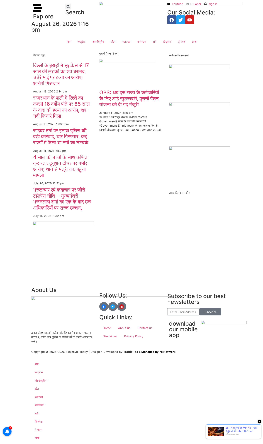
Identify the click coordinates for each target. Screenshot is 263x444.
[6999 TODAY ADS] (199, 67)
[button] (68, 6)
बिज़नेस (167, 42)
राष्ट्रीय (81, 42)
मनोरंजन (141, 42)
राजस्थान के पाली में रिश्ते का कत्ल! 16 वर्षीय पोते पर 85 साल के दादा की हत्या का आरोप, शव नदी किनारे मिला (61, 107)
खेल (113, 42)
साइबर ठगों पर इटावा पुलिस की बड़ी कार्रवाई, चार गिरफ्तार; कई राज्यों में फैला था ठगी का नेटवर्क (60, 136)
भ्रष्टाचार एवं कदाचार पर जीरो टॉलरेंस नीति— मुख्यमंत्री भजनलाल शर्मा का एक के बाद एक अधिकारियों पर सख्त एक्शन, (62, 199)
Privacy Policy (133, 336)
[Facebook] (171, 19)
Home (107, 328)
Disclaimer (110, 336)
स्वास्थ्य (126, 42)
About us (124, 328)
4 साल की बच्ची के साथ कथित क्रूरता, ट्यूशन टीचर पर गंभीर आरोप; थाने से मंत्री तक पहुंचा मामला (60, 166)
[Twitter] (180, 19)
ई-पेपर (181, 42)
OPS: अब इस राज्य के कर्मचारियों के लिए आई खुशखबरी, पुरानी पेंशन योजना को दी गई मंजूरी (129, 98)
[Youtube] (189, 19)
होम (68, 42)
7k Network (167, 352)
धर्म (154, 42)
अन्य (194, 42)
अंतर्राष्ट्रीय (98, 42)
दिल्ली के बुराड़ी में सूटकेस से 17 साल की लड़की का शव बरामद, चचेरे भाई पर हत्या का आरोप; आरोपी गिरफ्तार (61, 74)
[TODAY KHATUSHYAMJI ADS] (63, 224)
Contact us (144, 328)
